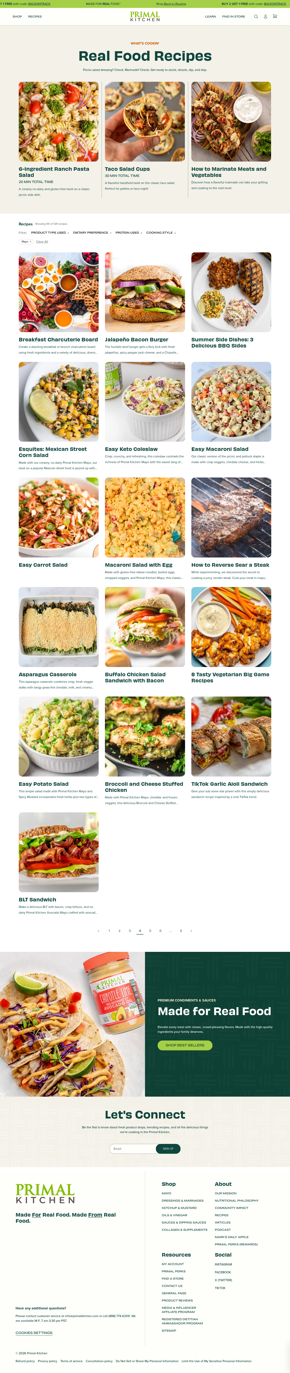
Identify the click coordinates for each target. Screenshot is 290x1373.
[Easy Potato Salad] (59, 736)
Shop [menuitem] (17, 16)
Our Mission (226, 1193)
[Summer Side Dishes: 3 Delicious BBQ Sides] (231, 292)
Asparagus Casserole (48, 674)
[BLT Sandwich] (59, 852)
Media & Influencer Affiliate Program (179, 1310)
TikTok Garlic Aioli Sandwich (229, 783)
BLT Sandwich (37, 899)
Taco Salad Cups (127, 168)
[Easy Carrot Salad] (59, 517)
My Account (173, 1264)
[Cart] (275, 16)
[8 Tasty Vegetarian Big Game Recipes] (231, 627)
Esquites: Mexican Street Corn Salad (53, 452)
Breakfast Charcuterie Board (58, 339)
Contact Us (172, 1286)
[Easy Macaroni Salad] (231, 402)
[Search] (256, 16)
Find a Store (173, 1278)
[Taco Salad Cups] (145, 121)
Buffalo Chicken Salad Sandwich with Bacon (135, 677)
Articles (223, 1222)
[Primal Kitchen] (145, 16)
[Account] (265, 16)
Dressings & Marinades (183, 1200)
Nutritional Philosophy (237, 1200)
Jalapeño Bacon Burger (136, 339)
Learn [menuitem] (210, 16)
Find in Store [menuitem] (233, 16)
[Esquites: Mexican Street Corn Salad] (59, 402)
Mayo (25, 241)
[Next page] (191, 931)
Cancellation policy (99, 1361)
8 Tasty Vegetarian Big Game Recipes (230, 677)
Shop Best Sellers (185, 1045)
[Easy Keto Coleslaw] (145, 402)
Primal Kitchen (37, 1353)
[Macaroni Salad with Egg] (145, 517)
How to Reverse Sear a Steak (230, 564)
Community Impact (231, 1208)
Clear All (42, 241)
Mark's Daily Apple (232, 1237)
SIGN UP (168, 1149)
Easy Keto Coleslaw (131, 449)
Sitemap (169, 1330)
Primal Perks (174, 1271)
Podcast (223, 1230)
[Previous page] (98, 931)
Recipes (221, 1215)
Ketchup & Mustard (179, 1208)
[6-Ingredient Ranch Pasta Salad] (58, 121)
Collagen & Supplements (185, 1230)
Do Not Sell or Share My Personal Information (147, 1361)
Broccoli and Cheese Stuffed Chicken (144, 786)
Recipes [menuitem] (35, 16)
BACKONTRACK (39, 4)
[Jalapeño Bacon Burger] (145, 292)
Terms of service (71, 1361)
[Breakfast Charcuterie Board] (59, 292)
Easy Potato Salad (44, 783)
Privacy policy (47, 1361)
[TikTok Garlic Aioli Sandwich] (231, 736)
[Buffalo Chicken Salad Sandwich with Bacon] (145, 627)
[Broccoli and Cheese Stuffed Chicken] (145, 736)
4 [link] (140, 931)
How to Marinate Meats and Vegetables (229, 171)
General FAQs (174, 1293)
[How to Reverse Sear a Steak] (231, 517)
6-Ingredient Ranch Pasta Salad (54, 171)
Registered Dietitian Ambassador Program (182, 1321)
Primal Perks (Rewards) (236, 1244)
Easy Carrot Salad (43, 564)
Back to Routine (174, 4)
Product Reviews (177, 1300)
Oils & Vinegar (174, 1215)
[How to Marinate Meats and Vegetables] (231, 121)
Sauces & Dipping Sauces (184, 1222)
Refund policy (25, 1361)
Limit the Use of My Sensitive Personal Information (217, 1361)
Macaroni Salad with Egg (138, 564)
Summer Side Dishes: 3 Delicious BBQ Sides (222, 342)
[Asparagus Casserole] (59, 627)
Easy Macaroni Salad (220, 449)
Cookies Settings (34, 1333)
